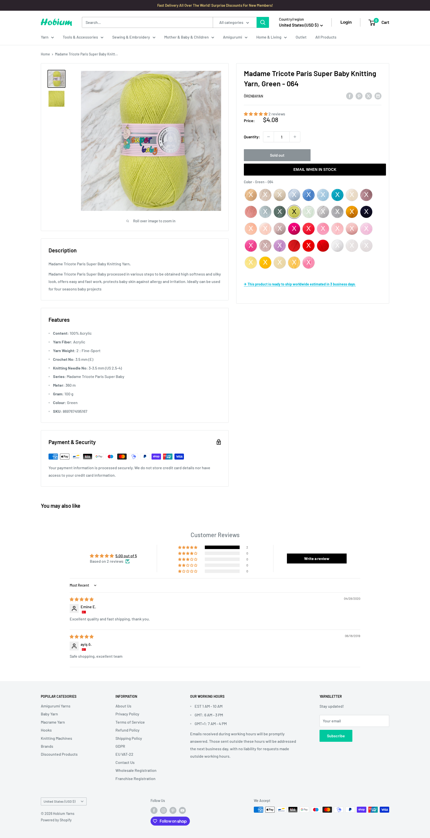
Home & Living (268, 37)
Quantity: (252, 136)
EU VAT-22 (124, 754)
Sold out (277, 155)
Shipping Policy (128, 738)
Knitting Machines (56, 738)
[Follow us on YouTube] (182, 810)
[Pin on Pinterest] (359, 95)
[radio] (251, 195)
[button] (256, 113)
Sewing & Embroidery (131, 37)
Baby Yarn (49, 713)
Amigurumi (232, 37)
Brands (47, 746)
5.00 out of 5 (126, 555)
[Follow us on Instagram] (163, 810)
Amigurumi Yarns (55, 705)
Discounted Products (59, 754)
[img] (82, 599)
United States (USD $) (59, 801)
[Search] (263, 22)
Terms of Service (130, 722)
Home (45, 54)
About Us (123, 705)
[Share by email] (378, 95)
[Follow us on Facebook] (154, 810)
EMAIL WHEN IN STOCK (314, 169)
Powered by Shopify (56, 820)
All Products (325, 37)
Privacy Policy (127, 713)
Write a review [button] (316, 558)
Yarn (45, 37)
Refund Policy (127, 730)
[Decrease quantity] (268, 137)
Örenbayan (253, 96)
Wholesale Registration (136, 770)
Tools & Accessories (80, 37)
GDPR (120, 746)
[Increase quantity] (295, 137)
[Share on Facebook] (349, 95)
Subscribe (336, 735)
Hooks (46, 730)
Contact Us (125, 762)
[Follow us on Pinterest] (172, 810)
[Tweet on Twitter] (368, 95)
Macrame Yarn (53, 722)
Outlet (301, 37)
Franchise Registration (135, 778)
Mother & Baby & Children (186, 37)
